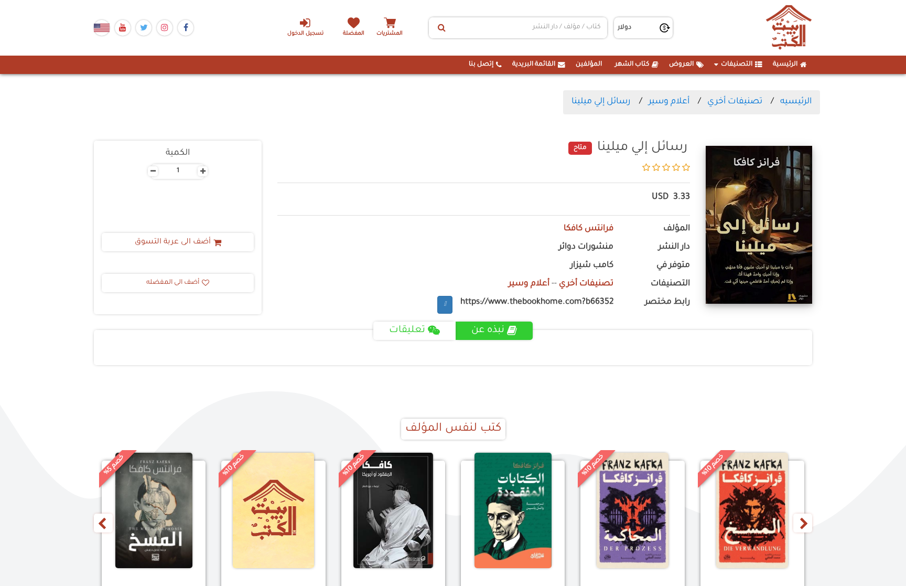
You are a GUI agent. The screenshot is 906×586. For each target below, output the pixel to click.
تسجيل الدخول (305, 34)
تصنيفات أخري (734, 101)
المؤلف (676, 229)
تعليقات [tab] (407, 330)
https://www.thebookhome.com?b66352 (536, 302)
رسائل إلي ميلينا (601, 101)
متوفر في (673, 265)
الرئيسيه (796, 101)
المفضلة (353, 34)
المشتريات (389, 34)
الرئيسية (785, 64)
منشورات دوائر (586, 247)
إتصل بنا (481, 64)
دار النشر (674, 247)
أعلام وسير (669, 101)
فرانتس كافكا (588, 229)
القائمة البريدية (533, 64)
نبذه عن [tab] (487, 330)
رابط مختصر (667, 302)
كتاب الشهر (632, 64)
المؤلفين (589, 64)
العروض (681, 64)
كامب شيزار (591, 265)
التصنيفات (736, 64)
